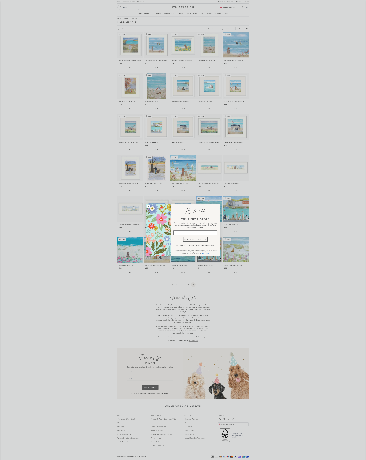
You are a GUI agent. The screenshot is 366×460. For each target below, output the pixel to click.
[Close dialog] (148, 206)
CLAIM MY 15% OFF (195, 239)
